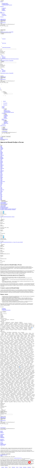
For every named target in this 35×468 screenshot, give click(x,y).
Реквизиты (4, 10)
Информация (2, 437)
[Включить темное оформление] (1, 31)
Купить (2, 245)
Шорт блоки (4, 309)
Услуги (1, 431)
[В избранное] (2, 211)
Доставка (1, 443)
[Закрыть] (1, 90)
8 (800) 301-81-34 (3, 19)
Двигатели (4, 308)
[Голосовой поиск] (1, 53)
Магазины (3, 14)
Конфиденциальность (3, 454)
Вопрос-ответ (4, 15)
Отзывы (3, 8)
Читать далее (28, 462)
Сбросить (4, 311)
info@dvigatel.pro (3, 22)
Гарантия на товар (3, 444)
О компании (2, 434)
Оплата (1, 442)
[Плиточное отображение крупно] (0, 210)
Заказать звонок (3, 77)
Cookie (1, 455)
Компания (2, 432)
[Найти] (3, 53)
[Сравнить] (2, 213)
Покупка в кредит (5, 3)
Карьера (3, 9)
